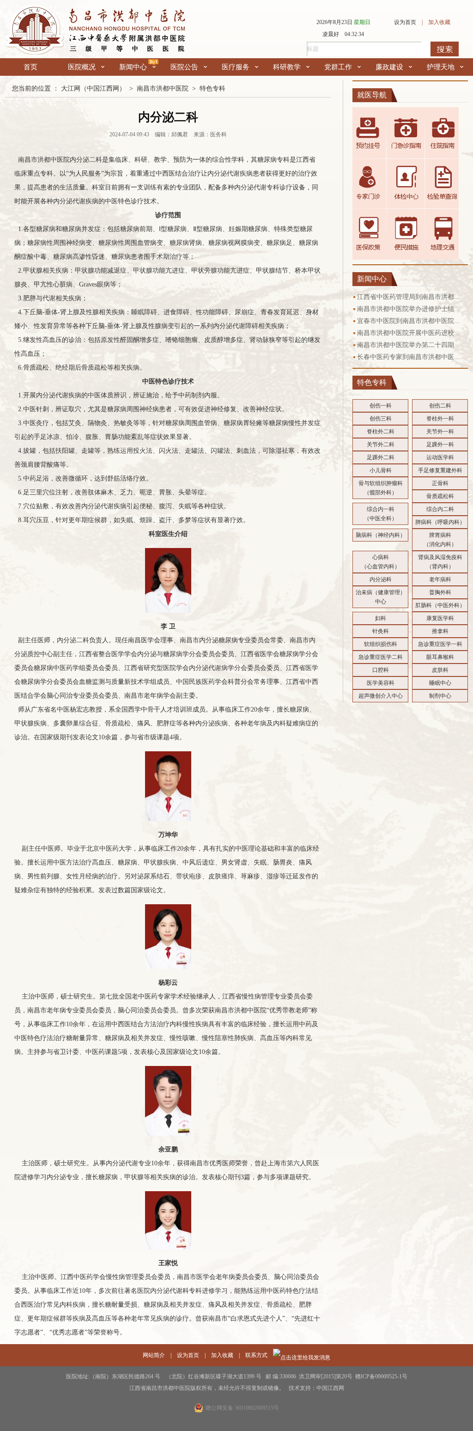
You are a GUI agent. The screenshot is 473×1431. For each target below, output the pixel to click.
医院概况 (82, 67)
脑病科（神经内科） (381, 535)
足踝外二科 (380, 457)
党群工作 (338, 67)
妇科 (380, 618)
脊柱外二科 (380, 431)
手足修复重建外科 (440, 470)
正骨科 (440, 483)
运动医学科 (440, 457)
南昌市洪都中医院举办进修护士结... (408, 308)
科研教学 (287, 67)
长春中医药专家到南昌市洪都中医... (408, 356)
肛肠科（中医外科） (440, 605)
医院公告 (184, 67)
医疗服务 (235, 67)
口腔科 (380, 670)
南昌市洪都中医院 (162, 88)
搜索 (445, 49)
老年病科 (440, 579)
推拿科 (440, 631)
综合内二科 (440, 509)
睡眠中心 (440, 683)
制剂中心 (440, 696)
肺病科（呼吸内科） (440, 522)
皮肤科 (440, 670)
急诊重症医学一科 (440, 644)
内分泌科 (381, 579)
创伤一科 (381, 405)
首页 (30, 67)
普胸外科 (440, 592)
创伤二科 (440, 405)
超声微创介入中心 (380, 696)
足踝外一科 (440, 444)
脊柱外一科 (440, 418)
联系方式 (256, 1355)
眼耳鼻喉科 (440, 657)
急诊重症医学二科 (380, 657)
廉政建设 (389, 67)
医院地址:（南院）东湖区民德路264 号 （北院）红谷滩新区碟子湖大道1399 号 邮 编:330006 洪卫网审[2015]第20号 (210, 1376)
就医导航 (372, 95)
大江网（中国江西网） (93, 88)
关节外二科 (380, 444)
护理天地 (441, 67)
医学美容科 (380, 683)
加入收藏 (439, 22)
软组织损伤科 (380, 644)
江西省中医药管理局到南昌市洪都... (408, 296)
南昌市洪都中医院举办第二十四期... (408, 344)
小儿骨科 (381, 470)
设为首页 (405, 22)
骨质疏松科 (440, 496)
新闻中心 (133, 67)
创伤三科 (381, 418)
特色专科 (212, 88)
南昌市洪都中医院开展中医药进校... (408, 332)
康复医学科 (440, 618)
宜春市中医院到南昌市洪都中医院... (408, 320)
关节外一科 (440, 431)
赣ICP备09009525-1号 (381, 1376)
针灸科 (380, 631)
